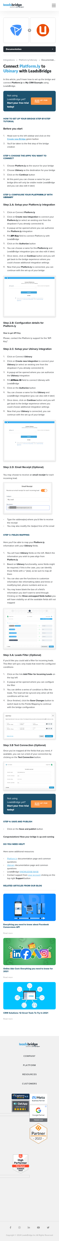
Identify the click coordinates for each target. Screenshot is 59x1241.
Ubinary (11, 865)
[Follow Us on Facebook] (10, 1227)
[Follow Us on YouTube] (38, 1227)
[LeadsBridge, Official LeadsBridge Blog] (13, 5)
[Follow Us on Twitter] (48, 1227)
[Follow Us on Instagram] (19, 1227)
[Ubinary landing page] (43, 30)
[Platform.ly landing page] (16, 30)
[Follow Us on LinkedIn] (29, 1227)
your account (34, 874)
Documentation (13, 49)
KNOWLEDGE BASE (29, 871)
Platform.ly (12, 858)
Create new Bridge (16, 139)
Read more (8, 933)
